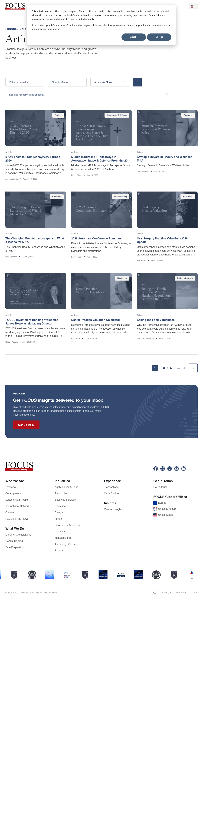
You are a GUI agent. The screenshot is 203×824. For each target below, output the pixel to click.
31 (183, 368)
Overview (10, 487)
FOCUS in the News (16, 519)
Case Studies (111, 493)
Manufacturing (63, 538)
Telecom (59, 550)
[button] (24, 82)
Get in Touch (160, 487)
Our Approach (13, 493)
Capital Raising (14, 541)
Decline (159, 37)
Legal (195, 593)
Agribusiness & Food (66, 487)
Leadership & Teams (17, 500)
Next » (193, 368)
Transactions (111, 487)
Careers (9, 512)
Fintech (59, 519)
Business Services (65, 500)
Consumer (60, 506)
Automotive (61, 493)
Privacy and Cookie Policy (174, 593)
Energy (59, 512)
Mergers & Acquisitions (18, 535)
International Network (17, 506)
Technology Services (66, 544)
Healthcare (61, 531)
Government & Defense (68, 525)
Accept (133, 37)
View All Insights (113, 509)
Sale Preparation (14, 547)
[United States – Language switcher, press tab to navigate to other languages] (193, 6)
